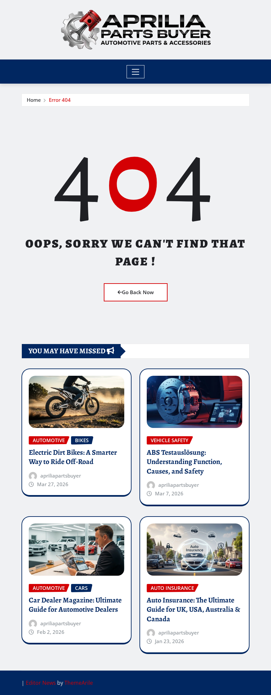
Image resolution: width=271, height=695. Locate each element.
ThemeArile (78, 682)
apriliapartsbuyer (60, 475)
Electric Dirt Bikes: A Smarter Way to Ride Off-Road (73, 457)
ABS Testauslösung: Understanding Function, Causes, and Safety (184, 461)
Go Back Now (138, 292)
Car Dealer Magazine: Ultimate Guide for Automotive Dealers (75, 605)
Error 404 (60, 100)
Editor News (41, 682)
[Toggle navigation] (136, 71)
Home (34, 100)
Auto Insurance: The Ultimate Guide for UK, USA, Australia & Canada (193, 609)
